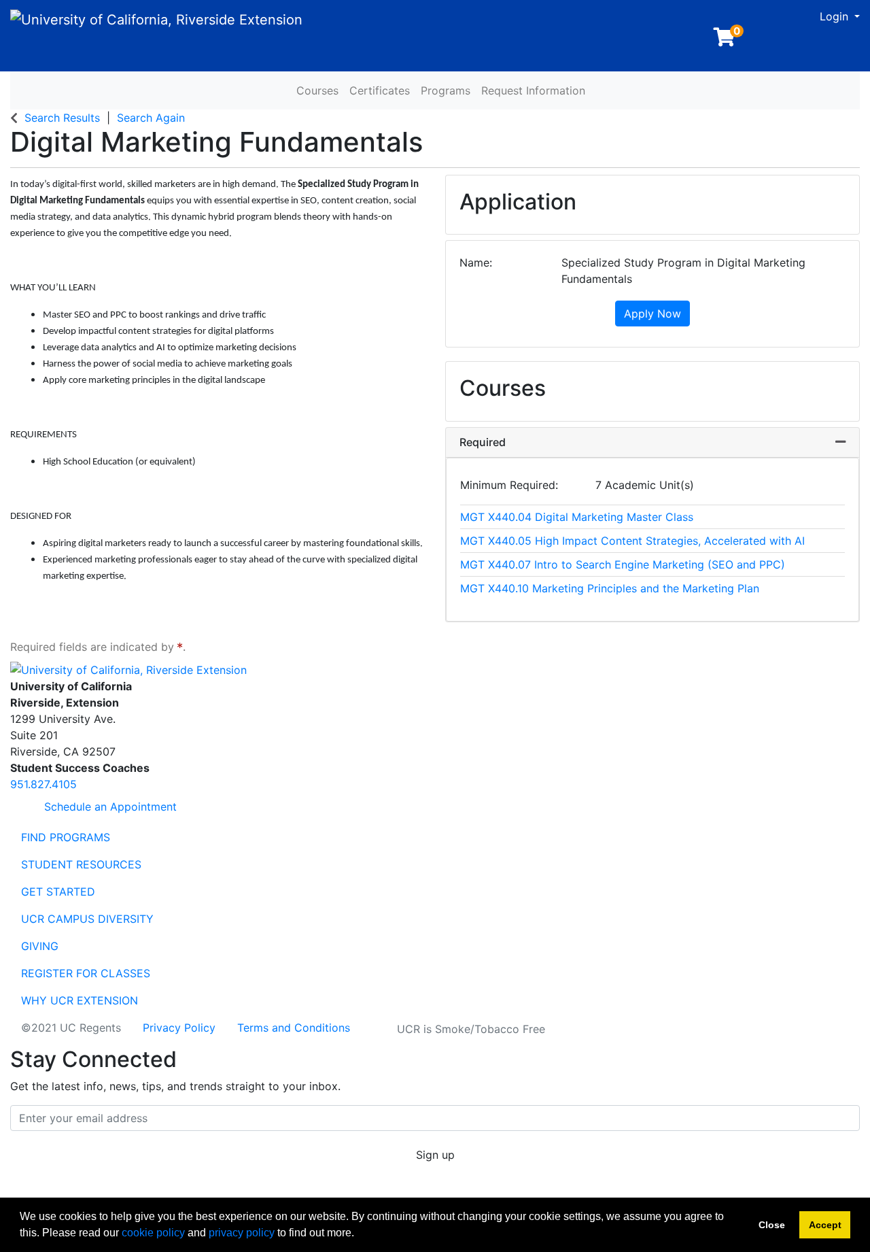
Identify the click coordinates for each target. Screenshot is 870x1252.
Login (836, 16)
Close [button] (772, 1224)
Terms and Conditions (293, 1027)
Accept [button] (825, 1224)
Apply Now (652, 313)
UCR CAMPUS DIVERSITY (87, 919)
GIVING (39, 946)
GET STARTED (58, 891)
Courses (317, 90)
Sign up (435, 1155)
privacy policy (242, 1232)
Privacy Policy (179, 1027)
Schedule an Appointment (109, 806)
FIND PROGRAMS (65, 837)
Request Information (533, 90)
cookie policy (153, 1232)
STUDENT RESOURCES (81, 864)
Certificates (379, 90)
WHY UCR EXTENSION (79, 1000)
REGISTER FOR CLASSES (85, 973)
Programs (445, 90)
